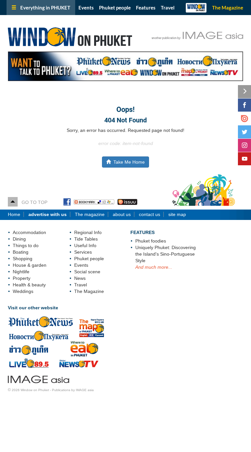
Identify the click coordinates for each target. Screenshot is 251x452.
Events (86, 7)
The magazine (90, 214)
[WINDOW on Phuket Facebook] (67, 202)
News (80, 278)
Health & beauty (29, 284)
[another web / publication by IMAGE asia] (38, 378)
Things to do (26, 245)
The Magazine (227, 7)
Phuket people (115, 7)
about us (122, 214)
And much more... (153, 267)
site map (177, 214)
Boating (20, 252)
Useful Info (85, 245)
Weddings (23, 291)
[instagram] (244, 145)
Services (83, 252)
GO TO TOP (32, 202)
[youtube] (244, 158)
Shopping (22, 258)
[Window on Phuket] (84, 35)
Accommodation (29, 232)
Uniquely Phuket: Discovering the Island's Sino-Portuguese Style (165, 254)
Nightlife (21, 271)
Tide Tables (86, 239)
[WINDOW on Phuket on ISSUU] (127, 202)
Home (14, 214)
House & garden (29, 265)
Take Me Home (128, 162)
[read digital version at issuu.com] (244, 118)
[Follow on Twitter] (244, 131)
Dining (19, 239)
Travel (168, 7)
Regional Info (88, 232)
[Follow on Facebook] (244, 105)
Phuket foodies (150, 241)
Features (146, 7)
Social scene (87, 271)
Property (21, 278)
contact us (149, 214)
